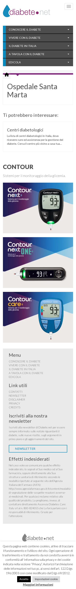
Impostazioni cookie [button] (46, 579)
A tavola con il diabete (26, 54)
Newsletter (17, 395)
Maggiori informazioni (38, 584)
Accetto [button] (23, 579)
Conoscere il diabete (25, 29)
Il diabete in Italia (22, 46)
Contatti (16, 391)
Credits (14, 407)
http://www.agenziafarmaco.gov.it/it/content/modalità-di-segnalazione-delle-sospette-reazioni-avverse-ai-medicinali (40, 492)
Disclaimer (17, 399)
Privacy (14, 403)
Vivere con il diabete (25, 37)
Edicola (15, 62)
